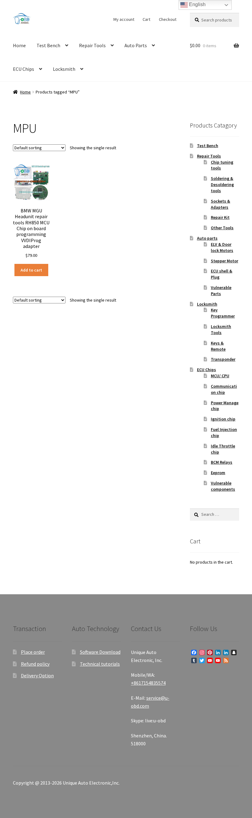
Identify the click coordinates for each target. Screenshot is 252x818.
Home (19, 45)
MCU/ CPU (220, 376)
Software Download (100, 652)
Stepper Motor (224, 261)
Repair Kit (220, 217)
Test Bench (48, 45)
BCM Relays (221, 462)
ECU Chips (23, 69)
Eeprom (218, 472)
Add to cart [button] (31, 270)
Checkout (167, 19)
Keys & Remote (218, 346)
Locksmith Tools (221, 329)
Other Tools (222, 227)
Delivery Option (37, 675)
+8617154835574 (148, 683)
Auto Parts (135, 45)
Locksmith (64, 69)
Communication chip (224, 389)
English (197, 4)
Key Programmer (223, 313)
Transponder (223, 359)
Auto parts (207, 238)
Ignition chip (223, 419)
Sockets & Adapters (220, 204)
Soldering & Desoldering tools (222, 184)
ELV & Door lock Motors (222, 247)
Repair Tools (92, 45)
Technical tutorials (100, 664)
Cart (146, 19)
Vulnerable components (223, 486)
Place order (33, 652)
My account (123, 19)
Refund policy (35, 664)
